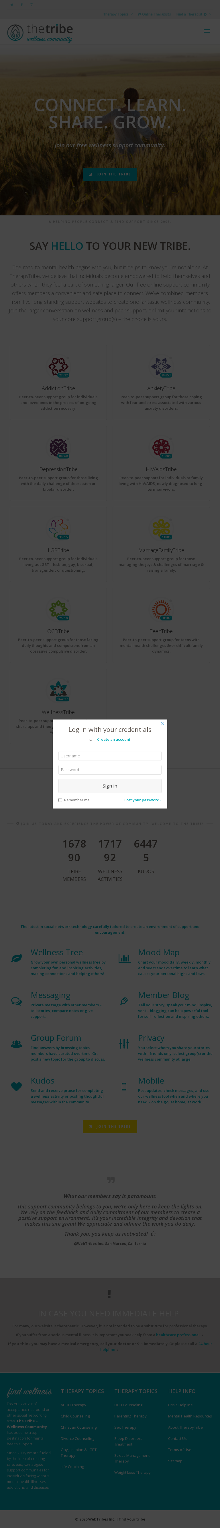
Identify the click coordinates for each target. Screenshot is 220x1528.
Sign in (110, 786)
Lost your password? (143, 799)
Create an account (113, 739)
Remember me (77, 799)
